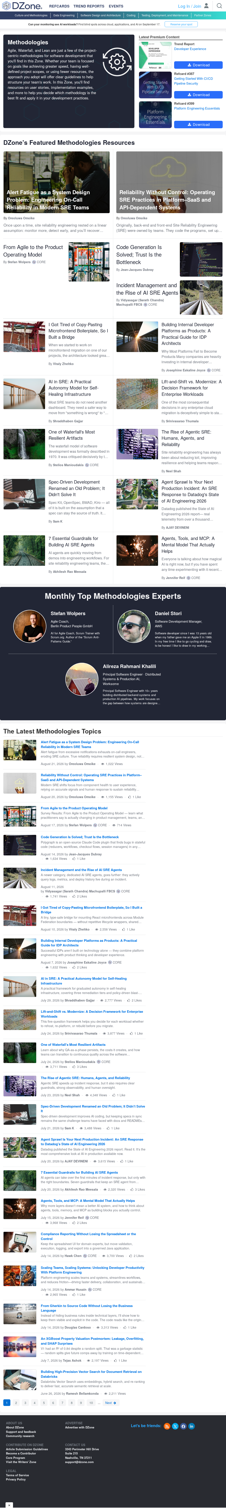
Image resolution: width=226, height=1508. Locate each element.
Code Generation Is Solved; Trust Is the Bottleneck (139, 254)
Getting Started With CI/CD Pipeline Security (193, 80)
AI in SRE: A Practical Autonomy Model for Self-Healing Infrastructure (74, 387)
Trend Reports (88, 6)
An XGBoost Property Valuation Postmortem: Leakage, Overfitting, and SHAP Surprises (92, 1341)
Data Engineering (64, 15)
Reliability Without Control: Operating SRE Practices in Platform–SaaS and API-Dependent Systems (91, 777)
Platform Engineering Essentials (197, 108)
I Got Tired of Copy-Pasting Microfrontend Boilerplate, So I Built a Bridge (78, 330)
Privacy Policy (16, 1479)
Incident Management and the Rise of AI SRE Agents (147, 288)
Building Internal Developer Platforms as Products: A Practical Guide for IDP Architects (188, 333)
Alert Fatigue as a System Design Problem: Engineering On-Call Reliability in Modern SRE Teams (90, 744)
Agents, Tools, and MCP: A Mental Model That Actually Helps (188, 544)
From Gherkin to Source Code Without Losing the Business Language (87, 1308)
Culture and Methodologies (31, 15)
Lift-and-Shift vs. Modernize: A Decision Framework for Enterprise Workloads (192, 387)
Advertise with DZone (79, 1427)
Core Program (15, 1458)
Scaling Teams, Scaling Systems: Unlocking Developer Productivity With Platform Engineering (92, 1270)
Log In (184, 6)
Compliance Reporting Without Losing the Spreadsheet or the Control (88, 1236)
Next (109, 1402)
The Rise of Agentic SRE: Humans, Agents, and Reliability (186, 437)
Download (201, 64)
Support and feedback (21, 1432)
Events (116, 6)
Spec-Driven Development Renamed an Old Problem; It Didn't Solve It (77, 487)
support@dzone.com (79, 1462)
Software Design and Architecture (101, 15)
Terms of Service (17, 1475)
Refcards (59, 6)
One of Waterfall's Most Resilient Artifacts (72, 434)
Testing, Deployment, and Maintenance (164, 15)
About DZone (15, 1427)
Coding (131, 15)
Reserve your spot (181, 24)
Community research (20, 1436)
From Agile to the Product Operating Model (33, 250)
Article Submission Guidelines (27, 1449)
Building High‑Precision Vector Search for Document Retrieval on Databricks (91, 1374)
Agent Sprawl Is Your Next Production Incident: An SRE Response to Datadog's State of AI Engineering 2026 (190, 491)
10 (91, 1402)
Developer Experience (190, 48)
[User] (206, 6)
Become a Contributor (21, 1453)
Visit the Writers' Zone (21, 1462)
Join (197, 6)
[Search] (219, 6)
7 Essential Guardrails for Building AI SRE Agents (73, 541)
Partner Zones (202, 15)
